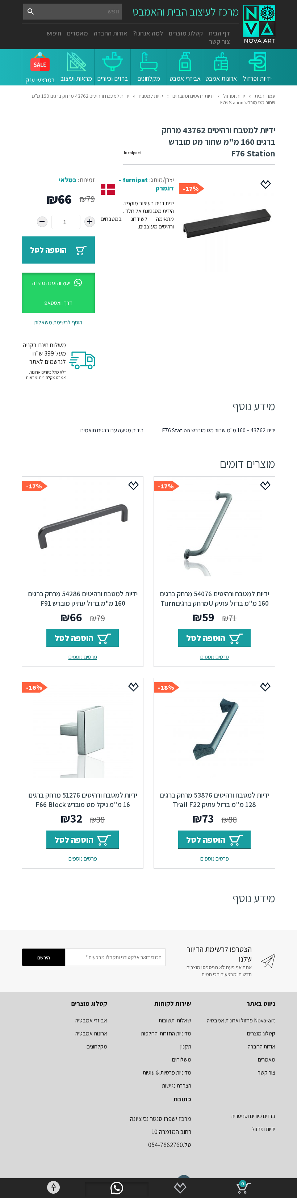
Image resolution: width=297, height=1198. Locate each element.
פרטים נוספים (214, 657)
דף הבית (219, 33)
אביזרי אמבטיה (91, 1020)
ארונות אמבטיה (91, 1033)
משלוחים (181, 1059)
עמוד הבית (265, 96)
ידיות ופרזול (234, 96)
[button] (58, 293)
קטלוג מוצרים (186, 33)
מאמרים (77, 33)
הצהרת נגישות (176, 1085)
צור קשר (219, 41)
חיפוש (54, 33)
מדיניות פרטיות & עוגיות (167, 1072)
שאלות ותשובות (175, 1020)
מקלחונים (97, 1046)
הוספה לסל (48, 250)
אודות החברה (110, 33)
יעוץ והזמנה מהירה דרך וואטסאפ (52, 293)
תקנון (185, 1046)
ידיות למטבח (151, 96)
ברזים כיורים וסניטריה (253, 1116)
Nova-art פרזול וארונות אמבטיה (241, 1020)
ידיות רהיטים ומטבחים (193, 96)
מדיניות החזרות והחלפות (166, 1033)
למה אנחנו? (148, 33)
